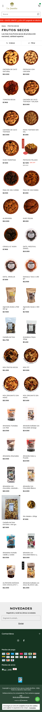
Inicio (4, 26)
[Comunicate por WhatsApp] (37, 699)
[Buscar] (38, 14)
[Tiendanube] (21, 700)
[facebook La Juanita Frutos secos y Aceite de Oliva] (24, 640)
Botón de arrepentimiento (21, 697)
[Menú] (3, 6)
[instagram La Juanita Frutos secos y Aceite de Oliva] (18, 640)
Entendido (32, 708)
